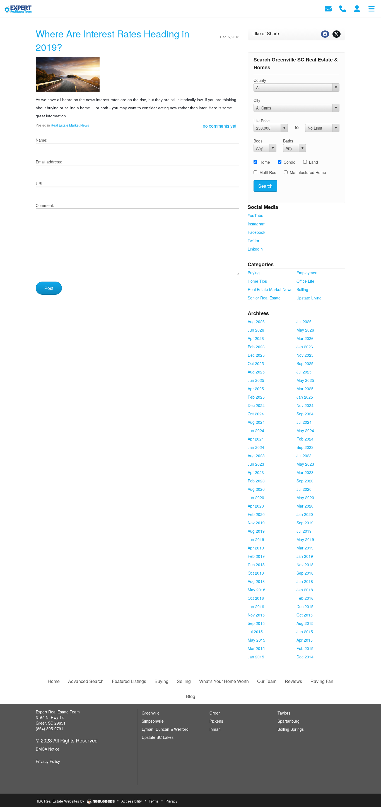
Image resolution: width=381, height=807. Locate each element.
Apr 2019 (256, 548)
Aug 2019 (256, 531)
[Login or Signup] (357, 8)
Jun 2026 (256, 330)
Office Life (305, 281)
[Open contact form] (328, 8)
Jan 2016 (256, 606)
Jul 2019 (304, 531)
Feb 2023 (256, 481)
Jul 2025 (304, 372)
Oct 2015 (304, 615)
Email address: (49, 162)
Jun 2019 (256, 539)
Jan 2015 (256, 657)
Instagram (257, 224)
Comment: (45, 205)
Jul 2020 (304, 489)
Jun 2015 (304, 631)
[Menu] (371, 8)
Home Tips (257, 281)
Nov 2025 (305, 355)
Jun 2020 (256, 497)
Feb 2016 (305, 598)
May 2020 (305, 497)
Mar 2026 (305, 338)
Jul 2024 (304, 422)
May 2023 (305, 464)
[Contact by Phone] (342, 8)
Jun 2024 (256, 430)
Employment (307, 272)
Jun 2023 (256, 464)
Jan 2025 (304, 397)
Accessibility (131, 801)
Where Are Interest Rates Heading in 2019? (112, 40)
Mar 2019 (305, 548)
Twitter (253, 240)
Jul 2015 (255, 631)
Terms (154, 801)
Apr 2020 (256, 506)
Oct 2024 (256, 413)
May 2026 (305, 330)
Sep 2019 (305, 522)
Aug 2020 (256, 489)
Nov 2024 (305, 405)
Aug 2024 (256, 422)
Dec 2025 (256, 355)
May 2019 (305, 539)
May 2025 (305, 380)
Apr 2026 (256, 338)
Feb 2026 (256, 346)
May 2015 (256, 640)
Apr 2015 (304, 640)
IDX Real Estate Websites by (61, 801)
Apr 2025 (256, 388)
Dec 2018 (256, 564)
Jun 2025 (256, 380)
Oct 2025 (256, 363)
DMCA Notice (47, 749)
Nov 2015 (256, 615)
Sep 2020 (305, 481)
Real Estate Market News (70, 125)
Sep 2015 (256, 623)
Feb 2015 (305, 648)
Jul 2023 (304, 455)
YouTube (255, 215)
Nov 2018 (305, 564)
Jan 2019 (304, 556)
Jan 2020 (304, 514)
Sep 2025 (305, 363)
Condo (289, 162)
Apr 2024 (256, 439)
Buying (254, 272)
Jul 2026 (304, 321)
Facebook (256, 232)
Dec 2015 (305, 606)
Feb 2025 (256, 397)
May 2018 (256, 589)
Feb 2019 (256, 556)
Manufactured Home (308, 172)
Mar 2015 (256, 648)
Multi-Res (267, 172)
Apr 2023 (256, 472)
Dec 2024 (256, 405)
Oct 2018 (256, 573)
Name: (41, 140)
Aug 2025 (256, 372)
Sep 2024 (305, 413)
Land (313, 162)
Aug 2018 (256, 581)
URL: (40, 183)
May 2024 (305, 430)
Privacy (171, 801)
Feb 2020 (256, 514)
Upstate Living (309, 298)
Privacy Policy (48, 761)
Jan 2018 (304, 589)
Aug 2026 (256, 321)
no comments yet (219, 126)
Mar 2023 (305, 472)
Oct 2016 (256, 598)
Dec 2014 (305, 657)
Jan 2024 (256, 447)
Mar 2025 (305, 388)
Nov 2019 (256, 522)
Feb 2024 (305, 439)
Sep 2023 (305, 447)
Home (264, 162)
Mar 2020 (305, 506)
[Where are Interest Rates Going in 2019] (68, 73)
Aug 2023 (256, 455)
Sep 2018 (305, 573)
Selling (302, 289)
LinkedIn (255, 249)
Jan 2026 (304, 346)
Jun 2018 (304, 581)
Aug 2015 (305, 623)
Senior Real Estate (264, 298)
